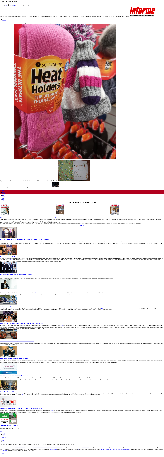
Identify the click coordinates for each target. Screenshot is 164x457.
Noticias (3, 19)
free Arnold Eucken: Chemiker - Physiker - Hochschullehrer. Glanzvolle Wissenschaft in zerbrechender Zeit (115, 449)
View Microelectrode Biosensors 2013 (20, 447)
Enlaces (3, 18)
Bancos (3, 197)
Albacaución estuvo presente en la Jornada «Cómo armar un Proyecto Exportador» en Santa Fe (21, 408)
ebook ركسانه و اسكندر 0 (3, 450)
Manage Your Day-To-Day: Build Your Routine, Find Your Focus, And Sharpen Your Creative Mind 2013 (47, 447)
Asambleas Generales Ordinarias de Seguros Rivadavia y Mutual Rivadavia (17, 341)
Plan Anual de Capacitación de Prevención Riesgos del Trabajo (14, 375)
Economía (3, 196)
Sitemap (3, 453)
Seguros (3, 195)
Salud (3, 198)
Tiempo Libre (4, 437)
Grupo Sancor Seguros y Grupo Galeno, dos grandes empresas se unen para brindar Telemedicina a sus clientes (24, 239)
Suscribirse (3, 193)
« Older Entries (2, 431)
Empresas (3, 21)
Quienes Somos (4, 20)
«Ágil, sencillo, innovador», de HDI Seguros (9, 425)
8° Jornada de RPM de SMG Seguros (8, 391)
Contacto (3, 190)
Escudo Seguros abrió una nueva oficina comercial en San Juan (14, 358)
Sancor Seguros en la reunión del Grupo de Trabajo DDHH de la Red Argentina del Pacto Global (21, 323)
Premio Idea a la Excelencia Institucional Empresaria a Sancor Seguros (16, 274)
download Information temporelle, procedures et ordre (47, 448)
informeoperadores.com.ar (53, 449)
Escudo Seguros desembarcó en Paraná (8, 256)
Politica (3, 199)
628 (110, 217)
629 (55, 217)
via (78, 449)
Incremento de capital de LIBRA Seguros (9, 290)
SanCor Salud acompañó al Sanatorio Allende (10, 306)
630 (0, 217)
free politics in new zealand (85, 447)
